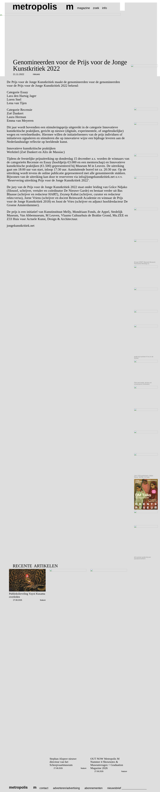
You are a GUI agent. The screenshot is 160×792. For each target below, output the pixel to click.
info (104, 8)
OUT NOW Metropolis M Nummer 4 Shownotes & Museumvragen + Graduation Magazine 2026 (106, 763)
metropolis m (43, 6)
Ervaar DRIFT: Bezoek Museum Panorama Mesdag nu (144, 263)
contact (44, 788)
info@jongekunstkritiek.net (97, 177)
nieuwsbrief (114, 788)
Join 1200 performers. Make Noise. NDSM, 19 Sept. (143, 476)
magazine (83, 8)
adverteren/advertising (66, 788)
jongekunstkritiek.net (20, 225)
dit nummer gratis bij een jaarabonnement (142, 558)
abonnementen (93, 788)
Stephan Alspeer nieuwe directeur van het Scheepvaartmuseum (63, 761)
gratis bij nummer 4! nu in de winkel (143, 357)
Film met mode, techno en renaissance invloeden (143, 383)
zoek (96, 8)
